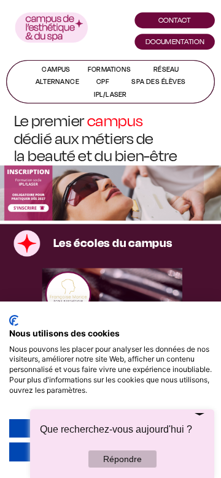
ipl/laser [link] (110, 94)
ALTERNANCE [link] (57, 81)
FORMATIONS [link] (109, 69)
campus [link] (56, 69)
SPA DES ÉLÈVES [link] (158, 81)
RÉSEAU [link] (166, 69)
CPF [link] (102, 81)
